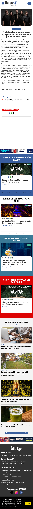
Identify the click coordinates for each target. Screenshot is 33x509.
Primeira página (5, 461)
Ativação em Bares (5, 485)
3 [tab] (7, 192)
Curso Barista (23, 461)
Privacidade (12, 455)
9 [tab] (21, 192)
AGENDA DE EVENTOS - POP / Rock (16, 200)
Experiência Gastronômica (7, 482)
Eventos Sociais (4, 470)
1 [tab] (2, 192)
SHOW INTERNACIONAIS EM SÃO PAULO (16, 281)
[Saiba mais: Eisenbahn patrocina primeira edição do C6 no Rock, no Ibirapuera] (16, 396)
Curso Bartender (14, 461)
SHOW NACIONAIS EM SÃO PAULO (16, 239)
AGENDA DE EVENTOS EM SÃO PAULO (16, 158)
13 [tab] (30, 192)
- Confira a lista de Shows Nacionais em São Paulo (16, 80)
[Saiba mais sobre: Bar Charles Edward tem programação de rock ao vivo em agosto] (16, 212)
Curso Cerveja (4, 463)
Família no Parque (19, 482)
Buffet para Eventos (6, 474)
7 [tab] (16, 192)
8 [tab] (19, 192)
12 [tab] (28, 192)
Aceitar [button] (28, 503)
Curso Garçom (12, 463)
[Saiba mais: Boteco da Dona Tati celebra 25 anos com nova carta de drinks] (16, 421)
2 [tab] (5, 192)
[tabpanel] (16, 177)
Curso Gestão (21, 463)
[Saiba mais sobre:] (16, 251)
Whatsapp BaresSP (27, 455)
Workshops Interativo (16, 472)
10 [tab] (23, 192)
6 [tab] (14, 192)
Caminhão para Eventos (15, 476)
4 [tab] (9, 192)
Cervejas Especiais (5, 472)
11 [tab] (25, 192)
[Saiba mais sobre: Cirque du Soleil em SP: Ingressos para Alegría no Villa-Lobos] (16, 171)
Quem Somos (4, 455)
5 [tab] (12, 192)
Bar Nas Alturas (4, 476)
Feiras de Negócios (26, 470)
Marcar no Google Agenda (11, 109)
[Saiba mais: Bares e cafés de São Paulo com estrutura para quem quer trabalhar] (16, 343)
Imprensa (18, 455)
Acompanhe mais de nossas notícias (16, 433)
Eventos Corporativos (15, 470)
